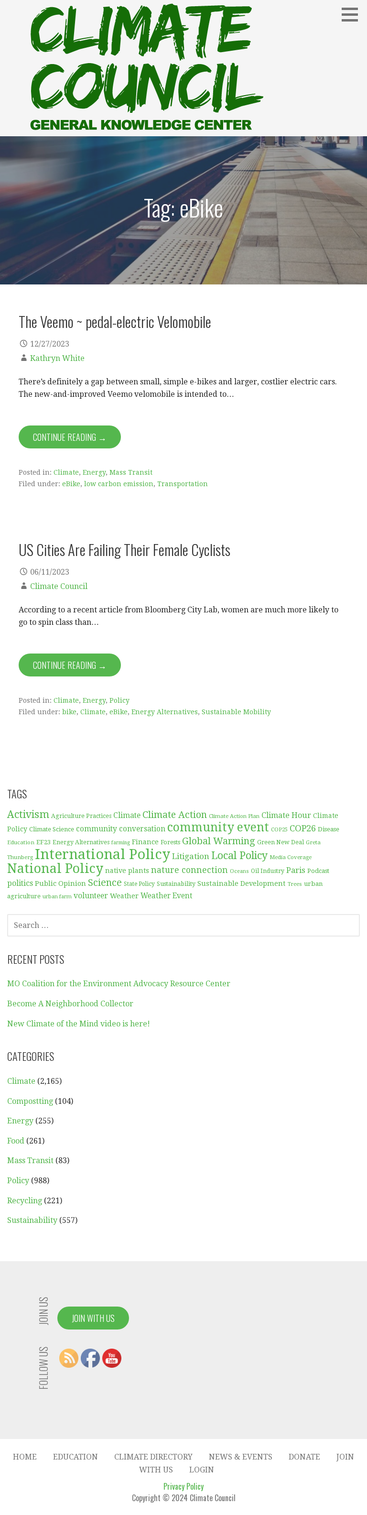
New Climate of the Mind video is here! (78, 1023)
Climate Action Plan (234, 816)
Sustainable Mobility (236, 712)
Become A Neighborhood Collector (70, 1003)
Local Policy (239, 855)
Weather (124, 896)
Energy (94, 472)
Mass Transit (130, 472)
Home (25, 1456)
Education (20, 842)
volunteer (91, 895)
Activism (28, 814)
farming (120, 842)
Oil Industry (267, 871)
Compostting (30, 1101)
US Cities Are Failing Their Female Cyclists (124, 549)
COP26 (303, 828)
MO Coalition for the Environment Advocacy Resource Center (118, 983)
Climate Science (51, 829)
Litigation (190, 856)
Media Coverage (291, 857)
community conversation (120, 829)
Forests (170, 842)
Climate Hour (286, 815)
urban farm (57, 897)
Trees (295, 884)
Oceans (239, 871)
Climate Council (58, 586)
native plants (127, 870)
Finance (145, 842)
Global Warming (218, 841)
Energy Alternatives (164, 712)
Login (201, 1469)
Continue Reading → (70, 437)
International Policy (102, 854)
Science (105, 882)
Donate (304, 1456)
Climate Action (174, 814)
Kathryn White (57, 358)
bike (69, 712)
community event (218, 827)
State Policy (139, 884)
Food (15, 1140)
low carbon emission (118, 484)
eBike (71, 484)
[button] (353, 14)
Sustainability (176, 883)
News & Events (240, 1456)
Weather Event (166, 896)
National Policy (55, 868)
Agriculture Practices (81, 816)
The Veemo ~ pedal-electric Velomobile (115, 321)
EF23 (43, 842)
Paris (295, 870)
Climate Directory (153, 1456)
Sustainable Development (241, 883)
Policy (119, 700)
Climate (66, 472)
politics (20, 883)
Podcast (318, 870)
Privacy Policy (183, 1486)
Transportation (182, 484)
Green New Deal (280, 842)
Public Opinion (60, 883)
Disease (328, 829)
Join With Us (93, 1318)
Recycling (24, 1200)
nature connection (189, 870)
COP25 (279, 830)
